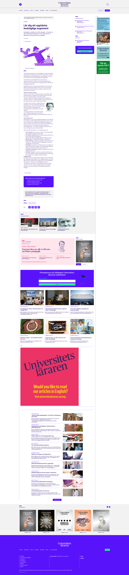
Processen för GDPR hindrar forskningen (42, 481)
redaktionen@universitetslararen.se (40, 261)
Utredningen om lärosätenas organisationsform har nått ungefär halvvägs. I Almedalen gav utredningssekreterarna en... (32, 313)
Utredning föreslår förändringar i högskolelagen (83, 21)
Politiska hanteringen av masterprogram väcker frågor (84, 31)
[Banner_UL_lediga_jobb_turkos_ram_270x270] (103, 59)
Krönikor (42, 10)
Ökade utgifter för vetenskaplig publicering (42, 436)
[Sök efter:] (108, 4)
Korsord (22, 563)
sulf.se (81, 556)
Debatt (47, 10)
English (21, 566)
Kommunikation (32, 203)
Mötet (31, 10)
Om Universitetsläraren (25, 557)
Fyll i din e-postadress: (43, 278)
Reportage (26, 10)
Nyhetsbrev (22, 560)
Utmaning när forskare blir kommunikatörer (63, 230)
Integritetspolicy (24, 565)
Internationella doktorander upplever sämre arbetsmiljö (56, 309)
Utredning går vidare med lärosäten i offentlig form (31, 309)
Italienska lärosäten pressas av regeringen (42, 463)
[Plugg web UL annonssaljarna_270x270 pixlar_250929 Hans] (103, 73)
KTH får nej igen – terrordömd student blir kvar (31, 338)
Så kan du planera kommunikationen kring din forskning (80, 338)
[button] (29, 207)
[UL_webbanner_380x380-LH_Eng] (49, 405)
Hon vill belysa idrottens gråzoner (40, 445)
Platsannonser (53, 10)
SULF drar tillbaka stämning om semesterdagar (79, 309)
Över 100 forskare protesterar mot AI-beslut (85, 26)
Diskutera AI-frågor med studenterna (41, 454)
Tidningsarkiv (23, 562)
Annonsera (22, 559)
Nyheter (21, 10)
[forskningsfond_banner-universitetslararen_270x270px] (103, 44)
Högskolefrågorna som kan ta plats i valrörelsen (43, 472)
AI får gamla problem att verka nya (40, 490)
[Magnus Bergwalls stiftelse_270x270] (103, 30)
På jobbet (37, 10)
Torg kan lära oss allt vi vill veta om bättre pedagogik (36, 250)
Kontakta (22, 556)
